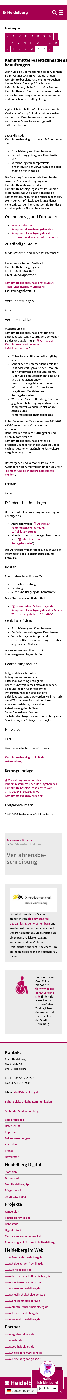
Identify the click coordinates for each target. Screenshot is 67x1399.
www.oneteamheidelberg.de (22, 1301)
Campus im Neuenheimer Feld (23, 1236)
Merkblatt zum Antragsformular (26, 541)
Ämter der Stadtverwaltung (22, 1111)
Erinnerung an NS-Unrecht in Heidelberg (30, 1242)
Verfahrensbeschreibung (26, 858)
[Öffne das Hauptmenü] (61, 12)
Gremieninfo (12, 1178)
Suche (56, 12)
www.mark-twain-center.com (23, 1282)
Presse (9, 1150)
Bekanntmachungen (17, 1138)
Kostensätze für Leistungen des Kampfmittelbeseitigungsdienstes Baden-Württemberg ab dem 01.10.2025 (36, 610)
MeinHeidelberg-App (17, 1184)
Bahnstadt (11, 1224)
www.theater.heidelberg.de (22, 1313)
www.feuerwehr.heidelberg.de (23, 1257)
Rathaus (27, 840)
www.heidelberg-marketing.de (23, 1353)
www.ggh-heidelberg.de (19, 1334)
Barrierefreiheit (14, 1120)
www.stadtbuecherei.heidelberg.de (26, 1307)
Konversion (12, 1211)
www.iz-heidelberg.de (18, 1270)
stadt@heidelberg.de (26, 1092)
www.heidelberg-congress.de (23, 1359)
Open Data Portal (15, 1196)
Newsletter (12, 1157)
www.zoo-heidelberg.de (19, 1346)
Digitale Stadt (13, 1230)
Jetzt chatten (47, 1388)
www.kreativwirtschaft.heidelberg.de (28, 1276)
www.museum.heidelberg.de (22, 1288)
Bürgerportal (13, 1190)
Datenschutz (12, 1126)
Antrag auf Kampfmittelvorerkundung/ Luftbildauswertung (29, 344)
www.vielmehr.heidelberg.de (22, 1319)
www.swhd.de (13, 1340)
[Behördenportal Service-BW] (33, 899)
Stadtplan (11, 1144)
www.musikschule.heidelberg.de (25, 1294)
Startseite (13, 840)
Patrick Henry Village (17, 1218)
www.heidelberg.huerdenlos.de (45, 992)
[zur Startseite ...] (23, 1383)
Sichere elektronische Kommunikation (28, 1101)
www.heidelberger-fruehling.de (24, 1263)
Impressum (12, 1132)
